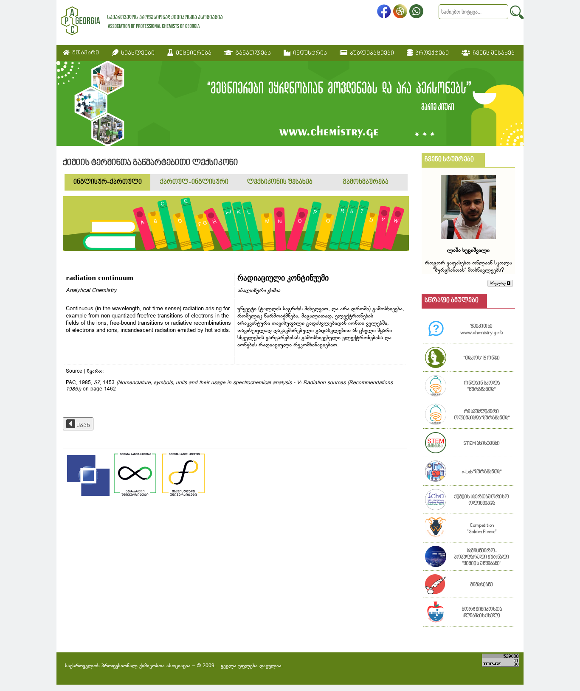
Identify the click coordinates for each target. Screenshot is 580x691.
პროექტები (431, 53)
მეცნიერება (192, 53)
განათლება (252, 53)
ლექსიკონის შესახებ (280, 182)
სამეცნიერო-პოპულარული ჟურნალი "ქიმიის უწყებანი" (481, 557)
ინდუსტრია (308, 53)
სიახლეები (136, 53)
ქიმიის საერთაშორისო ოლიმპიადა (481, 500)
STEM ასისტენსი (481, 444)
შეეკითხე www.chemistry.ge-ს (481, 329)
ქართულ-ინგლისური (194, 182)
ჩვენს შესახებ (492, 53)
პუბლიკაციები (370, 53)
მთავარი (84, 52)
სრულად (498, 283)
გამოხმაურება (366, 182)
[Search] (517, 12)
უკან (82, 425)
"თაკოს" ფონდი (482, 358)
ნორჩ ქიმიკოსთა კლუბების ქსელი (482, 613)
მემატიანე (481, 585)
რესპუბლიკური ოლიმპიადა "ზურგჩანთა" (482, 415)
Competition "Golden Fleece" (481, 528)
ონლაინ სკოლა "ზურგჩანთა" (482, 386)
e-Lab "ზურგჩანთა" (481, 472)
